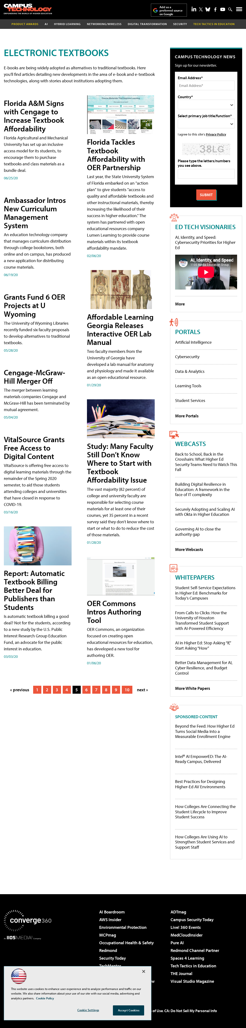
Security (180, 24)
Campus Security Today (192, 919)
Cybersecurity (187, 356)
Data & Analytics (189, 371)
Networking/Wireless (104, 24)
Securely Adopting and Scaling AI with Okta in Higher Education (205, 511)
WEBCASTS (190, 443)
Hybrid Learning (67, 24)
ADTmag (178, 912)
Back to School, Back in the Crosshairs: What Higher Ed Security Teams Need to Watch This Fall (206, 461)
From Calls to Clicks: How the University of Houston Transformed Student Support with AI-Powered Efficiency (202, 620)
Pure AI (177, 942)
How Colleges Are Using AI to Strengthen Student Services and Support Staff (204, 842)
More (180, 304)
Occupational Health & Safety (126, 942)
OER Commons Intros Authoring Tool (114, 611)
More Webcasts (189, 549)
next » (142, 689)
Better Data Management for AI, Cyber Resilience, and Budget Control (204, 668)
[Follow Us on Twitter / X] (201, 9)
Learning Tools (188, 385)
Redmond (108, 950)
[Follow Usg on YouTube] (222, 9)
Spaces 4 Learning (187, 958)
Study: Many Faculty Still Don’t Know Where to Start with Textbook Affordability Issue (120, 463)
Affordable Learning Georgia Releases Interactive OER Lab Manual (120, 329)
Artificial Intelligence (193, 342)
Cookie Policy (45, 998)
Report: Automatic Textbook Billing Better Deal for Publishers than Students (34, 590)
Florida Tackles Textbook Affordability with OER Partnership (116, 154)
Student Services (190, 400)
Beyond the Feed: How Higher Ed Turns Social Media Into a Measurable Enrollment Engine (204, 731)
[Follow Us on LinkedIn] (193, 8)
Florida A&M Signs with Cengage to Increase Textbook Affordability (34, 115)
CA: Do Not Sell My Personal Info (190, 1010)
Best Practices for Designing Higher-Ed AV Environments (200, 784)
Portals (187, 331)
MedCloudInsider (187, 935)
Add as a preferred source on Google (171, 10)
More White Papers (192, 688)
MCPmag (107, 935)
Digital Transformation (147, 24)
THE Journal (181, 973)
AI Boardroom (112, 912)
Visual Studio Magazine (192, 981)
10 (127, 689)
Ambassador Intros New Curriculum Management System (35, 212)
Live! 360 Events (186, 927)
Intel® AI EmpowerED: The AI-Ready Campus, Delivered (201, 759)
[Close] (143, 971)
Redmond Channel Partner (195, 950)
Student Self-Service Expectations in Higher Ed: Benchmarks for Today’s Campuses (205, 593)
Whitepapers (195, 577)
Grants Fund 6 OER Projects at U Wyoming (34, 305)
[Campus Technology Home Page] (28, 8)
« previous (19, 689)
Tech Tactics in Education (193, 966)
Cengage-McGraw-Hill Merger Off (34, 377)
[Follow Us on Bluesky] (207, 9)
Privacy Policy (216, 134)
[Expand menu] (239, 10)
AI (46, 24)
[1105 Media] (27, 964)
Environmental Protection (123, 927)
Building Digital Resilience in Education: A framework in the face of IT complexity (202, 489)
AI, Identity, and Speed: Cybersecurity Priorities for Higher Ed (205, 242)
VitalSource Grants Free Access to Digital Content (34, 447)
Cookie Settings (88, 1010)
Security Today (112, 958)
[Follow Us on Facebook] (215, 9)
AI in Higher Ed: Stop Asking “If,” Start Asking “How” (203, 645)
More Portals (187, 416)
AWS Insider (110, 919)
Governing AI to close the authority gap (198, 531)
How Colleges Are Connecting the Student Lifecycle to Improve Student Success (205, 812)
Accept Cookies (128, 1010)
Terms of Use (152, 1010)
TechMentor (110, 966)
